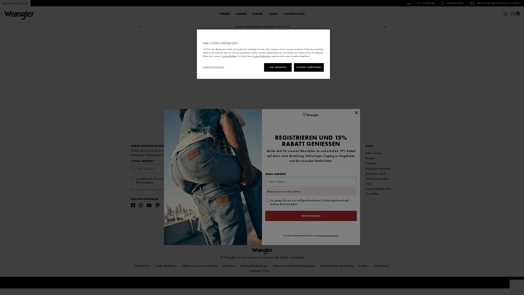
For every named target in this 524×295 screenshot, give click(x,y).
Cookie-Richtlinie (228, 56)
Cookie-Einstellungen (213, 67)
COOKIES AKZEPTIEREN (309, 67)
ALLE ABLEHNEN (277, 67)
